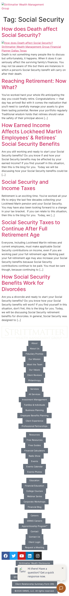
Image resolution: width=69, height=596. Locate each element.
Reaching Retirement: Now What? (34, 84)
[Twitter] (14, 556)
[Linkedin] (30, 556)
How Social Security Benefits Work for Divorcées (26, 283)
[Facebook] (6, 556)
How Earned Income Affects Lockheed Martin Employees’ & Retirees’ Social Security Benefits (32, 134)
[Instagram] (38, 556)
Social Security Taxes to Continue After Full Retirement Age (31, 228)
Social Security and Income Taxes (25, 185)
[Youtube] (22, 556)
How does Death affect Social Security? (29, 32)
